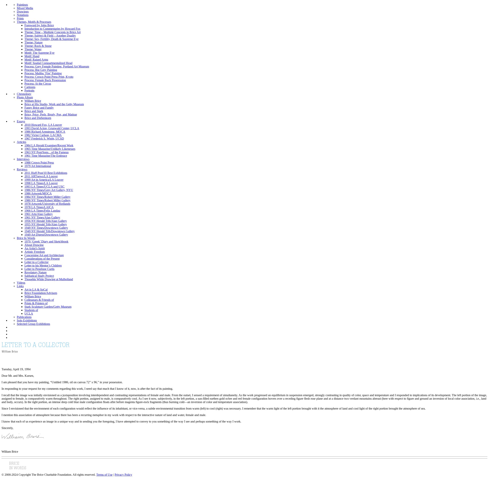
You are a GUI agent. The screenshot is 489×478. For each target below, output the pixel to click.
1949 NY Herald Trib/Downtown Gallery (49, 231)
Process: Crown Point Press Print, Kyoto (48, 76)
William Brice (32, 100)
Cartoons (29, 87)
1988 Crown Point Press (39, 162)
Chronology (24, 94)
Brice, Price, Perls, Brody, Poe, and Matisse (50, 114)
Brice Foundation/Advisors (40, 293)
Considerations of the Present (42, 258)
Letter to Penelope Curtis (39, 269)
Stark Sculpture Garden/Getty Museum (47, 306)
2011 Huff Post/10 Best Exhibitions (45, 172)
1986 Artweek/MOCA (38, 193)
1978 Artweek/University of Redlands (47, 203)
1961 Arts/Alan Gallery (38, 214)
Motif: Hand (31, 56)
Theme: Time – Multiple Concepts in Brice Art (52, 32)
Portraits (29, 90)
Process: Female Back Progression (45, 80)
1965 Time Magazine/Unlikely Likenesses (49, 148)
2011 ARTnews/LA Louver (41, 176)
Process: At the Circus (37, 83)
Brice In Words (26, 238)
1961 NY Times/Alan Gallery (42, 217)
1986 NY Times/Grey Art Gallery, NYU (48, 190)
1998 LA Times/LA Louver (41, 183)
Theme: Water (32, 49)
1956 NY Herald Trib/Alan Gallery (45, 221)
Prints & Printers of (36, 303)
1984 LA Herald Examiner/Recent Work (48, 145)
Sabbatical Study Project (39, 275)
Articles (21, 142)
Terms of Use (104, 474)
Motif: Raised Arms (36, 59)
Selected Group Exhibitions (33, 323)
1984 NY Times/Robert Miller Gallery (47, 196)
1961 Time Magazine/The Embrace (45, 155)
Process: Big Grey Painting (40, 69)
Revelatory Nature (35, 272)
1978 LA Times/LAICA (39, 207)
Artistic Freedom (34, 251)
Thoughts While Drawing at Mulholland (48, 279)
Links (20, 286)
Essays (21, 121)
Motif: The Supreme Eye (39, 52)
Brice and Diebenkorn (37, 118)
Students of (31, 310)
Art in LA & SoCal (36, 289)
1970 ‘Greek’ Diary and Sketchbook (46, 241)
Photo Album (25, 97)
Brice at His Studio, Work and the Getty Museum (54, 104)
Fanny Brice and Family (39, 107)
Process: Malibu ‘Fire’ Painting (43, 73)
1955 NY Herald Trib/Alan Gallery (45, 224)
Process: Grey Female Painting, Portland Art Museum (56, 66)
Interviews (23, 159)
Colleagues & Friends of (39, 299)
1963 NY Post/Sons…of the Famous (46, 152)
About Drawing (34, 245)
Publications (24, 317)
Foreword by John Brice (39, 25)
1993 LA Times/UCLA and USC (44, 186)
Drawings (23, 11)
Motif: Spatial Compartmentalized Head (48, 63)
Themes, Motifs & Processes (34, 21)
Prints (20, 18)
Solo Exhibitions (27, 320)
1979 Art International (37, 166)
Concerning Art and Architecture (44, 255)
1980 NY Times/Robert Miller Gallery (47, 200)
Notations (22, 15)
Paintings (22, 4)
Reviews (22, 169)
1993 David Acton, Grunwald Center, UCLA (51, 128)
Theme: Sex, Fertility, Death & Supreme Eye (51, 39)
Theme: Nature (33, 42)
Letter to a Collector (36, 262)
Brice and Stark (33, 111)
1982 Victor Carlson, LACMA (43, 135)
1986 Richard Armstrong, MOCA (44, 131)
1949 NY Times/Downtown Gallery (46, 227)
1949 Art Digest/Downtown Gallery (46, 234)
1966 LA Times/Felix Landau (42, 210)
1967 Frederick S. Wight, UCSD (44, 138)
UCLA (28, 313)
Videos (21, 282)
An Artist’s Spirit (34, 248)
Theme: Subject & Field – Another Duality (50, 35)
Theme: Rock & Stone (38, 45)
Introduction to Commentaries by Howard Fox (52, 28)
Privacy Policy (123, 474)
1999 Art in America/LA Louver (43, 179)
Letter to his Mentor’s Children (43, 265)
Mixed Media (25, 8)
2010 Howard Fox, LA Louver (43, 124)
